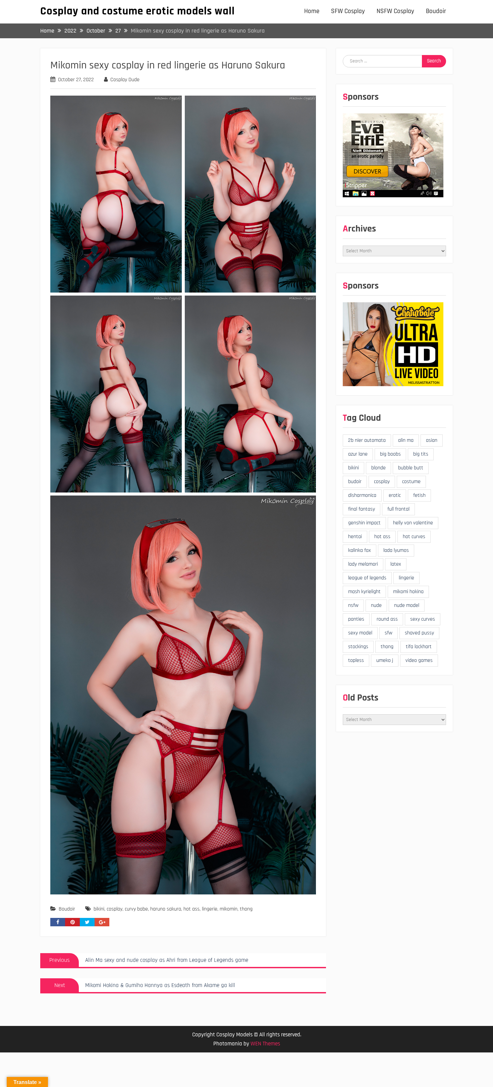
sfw (388, 632)
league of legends (367, 577)
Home (311, 11)
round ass (387, 619)
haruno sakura (165, 909)
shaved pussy (419, 632)
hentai (355, 536)
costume (411, 481)
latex (395, 564)
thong (246, 909)
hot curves (414, 536)
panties (356, 619)
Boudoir (436, 11)
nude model (406, 605)
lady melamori (363, 564)
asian (431, 440)
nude (376, 605)
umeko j (384, 660)
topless (356, 660)
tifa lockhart (419, 646)
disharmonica (362, 495)
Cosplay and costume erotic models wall (137, 11)
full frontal (398, 509)
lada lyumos (396, 550)
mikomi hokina (408, 591)
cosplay (114, 909)
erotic (395, 495)
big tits (420, 454)
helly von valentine (413, 522)
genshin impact (364, 522)
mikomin (228, 909)
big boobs (390, 454)
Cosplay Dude (125, 79)
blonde (378, 467)
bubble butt (410, 467)
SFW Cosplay (348, 11)
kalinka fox (359, 550)
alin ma (406, 440)
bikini (99, 909)
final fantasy (361, 509)
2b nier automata (367, 440)
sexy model (360, 632)
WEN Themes (265, 1043)
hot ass (191, 909)
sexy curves (422, 619)
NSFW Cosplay (395, 11)
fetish (419, 495)
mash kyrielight (364, 591)
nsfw (353, 605)
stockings (358, 646)
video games (419, 660)
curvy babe (136, 909)
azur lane (358, 454)
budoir (355, 481)
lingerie (209, 909)
